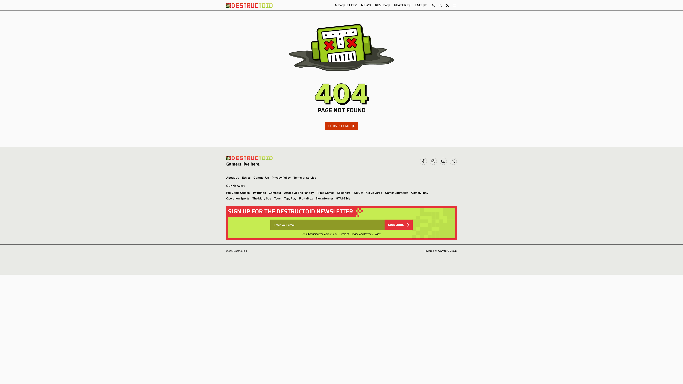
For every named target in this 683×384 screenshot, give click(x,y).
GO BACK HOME (339, 126)
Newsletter (346, 5)
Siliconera (344, 192)
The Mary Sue (261, 198)
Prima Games (325, 192)
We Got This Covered (367, 192)
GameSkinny (419, 192)
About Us (232, 177)
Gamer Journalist (396, 192)
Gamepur (275, 192)
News (366, 5)
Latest (421, 5)
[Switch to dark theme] (447, 5)
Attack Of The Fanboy (299, 192)
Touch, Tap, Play (285, 198)
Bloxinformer (324, 198)
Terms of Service (304, 177)
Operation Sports (238, 198)
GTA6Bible (343, 198)
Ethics (246, 177)
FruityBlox (306, 198)
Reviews (382, 5)
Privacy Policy (281, 177)
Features (402, 5)
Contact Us (261, 177)
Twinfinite (259, 192)
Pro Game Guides (238, 192)
